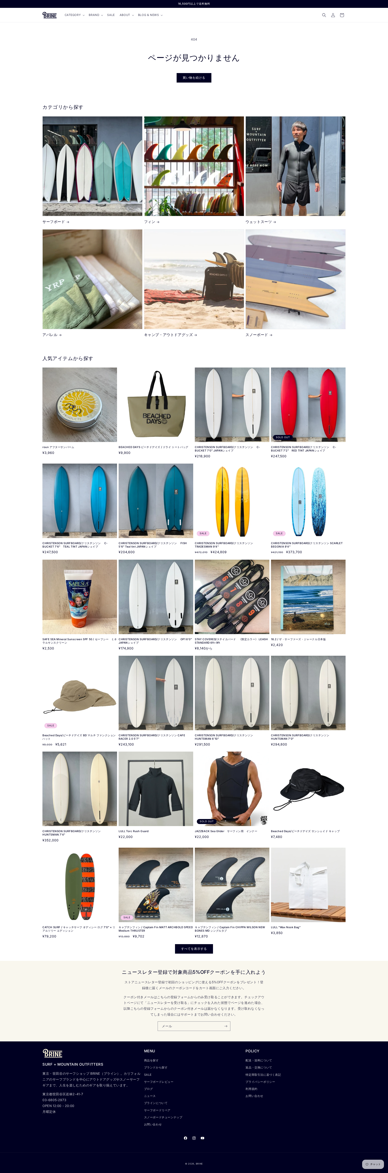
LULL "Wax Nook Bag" (285, 927)
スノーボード (257, 335)
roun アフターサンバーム (58, 447)
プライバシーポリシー (260, 1081)
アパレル (49, 335)
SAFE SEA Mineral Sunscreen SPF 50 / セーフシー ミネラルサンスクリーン (79, 641)
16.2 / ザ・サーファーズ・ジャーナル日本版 (298, 639)
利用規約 (251, 1088)
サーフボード (53, 222)
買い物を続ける (194, 78)
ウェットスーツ (259, 222)
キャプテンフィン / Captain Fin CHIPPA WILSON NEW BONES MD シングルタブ (230, 929)
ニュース (150, 1096)
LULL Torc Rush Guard (134, 831)
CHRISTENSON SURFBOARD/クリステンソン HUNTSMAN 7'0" (300, 737)
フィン (149, 222)
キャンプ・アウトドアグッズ (168, 335)
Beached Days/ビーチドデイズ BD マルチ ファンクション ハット (79, 737)
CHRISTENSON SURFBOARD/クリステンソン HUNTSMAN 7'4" (71, 832)
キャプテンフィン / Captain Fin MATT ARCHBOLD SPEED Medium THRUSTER (156, 929)
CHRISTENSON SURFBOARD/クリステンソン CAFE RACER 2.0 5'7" (152, 737)
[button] (74, 15)
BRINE (199, 1163)
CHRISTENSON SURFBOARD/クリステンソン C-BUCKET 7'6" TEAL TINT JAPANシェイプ (75, 544)
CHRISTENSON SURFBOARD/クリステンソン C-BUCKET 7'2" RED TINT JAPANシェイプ (303, 448)
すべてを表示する (194, 949)
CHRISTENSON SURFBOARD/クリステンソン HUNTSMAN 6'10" (224, 737)
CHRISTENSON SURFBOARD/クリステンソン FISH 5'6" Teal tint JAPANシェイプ (153, 544)
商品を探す (151, 1060)
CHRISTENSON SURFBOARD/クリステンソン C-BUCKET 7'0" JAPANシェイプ (227, 448)
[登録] (225, 1026)
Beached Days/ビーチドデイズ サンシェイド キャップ (305, 831)
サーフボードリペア (157, 1110)
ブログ (148, 1088)
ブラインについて (156, 1103)
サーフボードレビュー (159, 1081)
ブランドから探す (156, 1067)
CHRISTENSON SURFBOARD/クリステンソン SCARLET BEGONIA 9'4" (307, 544)
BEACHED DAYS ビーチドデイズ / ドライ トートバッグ (153, 447)
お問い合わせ (153, 1124)
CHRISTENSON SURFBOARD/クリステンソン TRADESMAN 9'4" (224, 544)
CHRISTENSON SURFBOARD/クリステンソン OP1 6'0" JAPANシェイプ (156, 641)
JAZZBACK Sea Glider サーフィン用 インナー (226, 831)
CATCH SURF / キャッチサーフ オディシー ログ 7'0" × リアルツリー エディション (78, 929)
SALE (148, 1074)
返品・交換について (259, 1067)
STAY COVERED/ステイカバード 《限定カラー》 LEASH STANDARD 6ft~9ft (231, 641)
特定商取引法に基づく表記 (263, 1074)
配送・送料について (259, 1060)
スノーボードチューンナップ (163, 1117)
